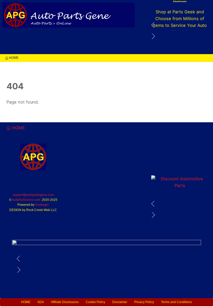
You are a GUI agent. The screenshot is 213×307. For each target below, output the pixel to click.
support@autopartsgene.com (33, 195)
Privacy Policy (144, 302)
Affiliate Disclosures (65, 302)
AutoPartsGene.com (26, 200)
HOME (13, 58)
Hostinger (42, 205)
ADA (40, 302)
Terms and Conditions (176, 302)
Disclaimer (119, 302)
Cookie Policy (95, 302)
